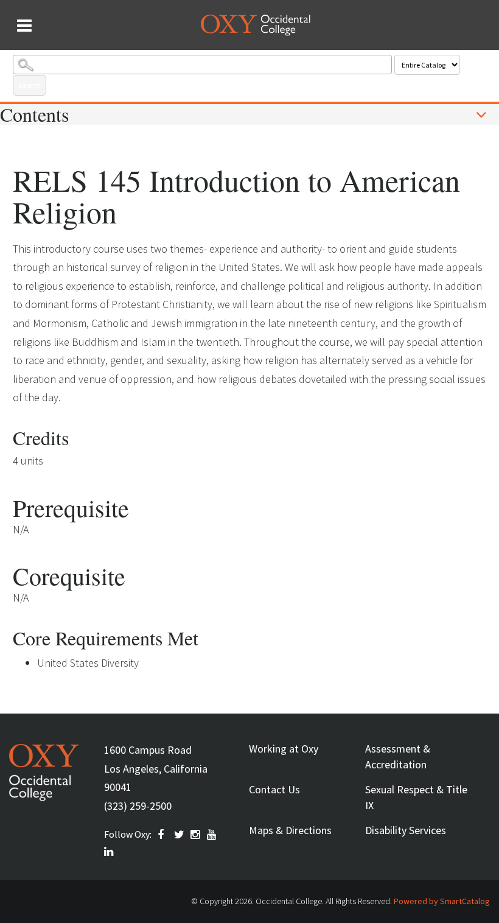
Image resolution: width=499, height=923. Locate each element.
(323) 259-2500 (138, 806)
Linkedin (109, 851)
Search (29, 84)
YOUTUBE (212, 834)
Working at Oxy (283, 749)
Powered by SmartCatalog (442, 901)
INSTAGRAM (195, 834)
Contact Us (274, 789)
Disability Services (405, 830)
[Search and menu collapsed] (24, 25)
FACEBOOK (163, 834)
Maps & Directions (290, 830)
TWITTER (179, 834)
